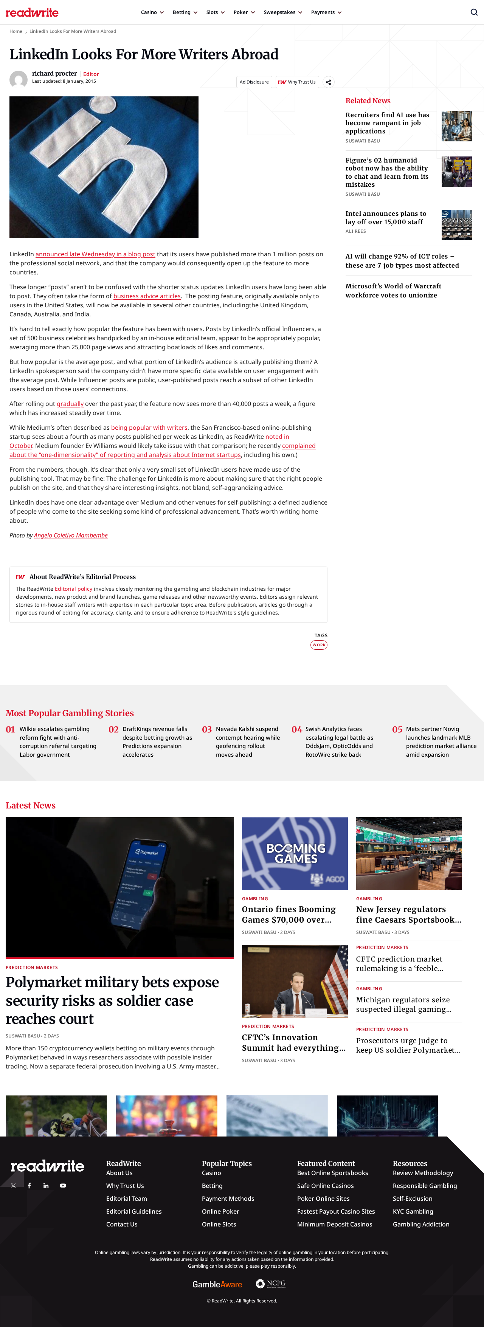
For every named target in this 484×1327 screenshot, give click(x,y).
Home (15, 31)
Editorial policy (73, 588)
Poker (241, 12)
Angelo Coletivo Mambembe (71, 535)
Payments (323, 12)
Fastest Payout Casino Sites (336, 1211)
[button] (474, 12)
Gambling (255, 898)
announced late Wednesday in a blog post (95, 254)
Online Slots (219, 1224)
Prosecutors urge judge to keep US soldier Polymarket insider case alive (405, 1050)
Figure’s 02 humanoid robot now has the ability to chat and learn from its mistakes (387, 172)
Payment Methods (228, 1198)
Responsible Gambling (425, 1185)
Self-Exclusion (413, 1198)
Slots (212, 12)
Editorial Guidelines (134, 1211)
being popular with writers (149, 427)
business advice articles (147, 296)
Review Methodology (423, 1173)
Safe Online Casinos (325, 1185)
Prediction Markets (32, 967)
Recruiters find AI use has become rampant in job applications (388, 123)
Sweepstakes (279, 12)
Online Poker (220, 1211)
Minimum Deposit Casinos (334, 1224)
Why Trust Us (125, 1185)
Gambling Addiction (421, 1224)
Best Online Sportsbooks (332, 1173)
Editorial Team (126, 1198)
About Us (119, 1173)
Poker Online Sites (323, 1198)
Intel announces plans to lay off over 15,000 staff (386, 218)
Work (319, 644)
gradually (70, 403)
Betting (182, 12)
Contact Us (122, 1224)
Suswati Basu (23, 1036)
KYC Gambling (413, 1211)
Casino (149, 12)
